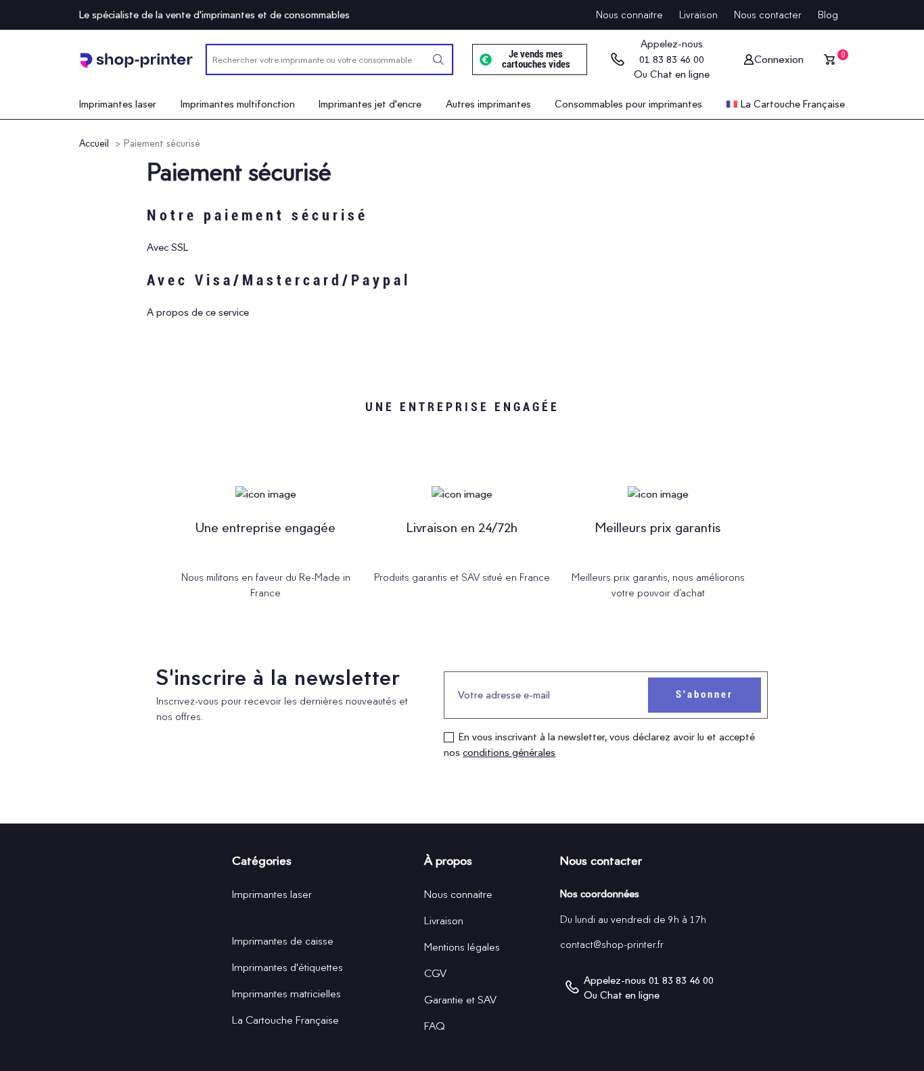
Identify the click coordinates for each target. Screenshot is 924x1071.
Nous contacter (768, 15)
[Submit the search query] (438, 59)
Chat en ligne (680, 74)
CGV (435, 973)
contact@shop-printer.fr (612, 944)
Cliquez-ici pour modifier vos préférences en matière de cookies (227, 1042)
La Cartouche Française (285, 1020)
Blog (828, 15)
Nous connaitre (629, 15)
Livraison (698, 15)
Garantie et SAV (460, 999)
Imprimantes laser (272, 894)
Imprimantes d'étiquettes (287, 967)
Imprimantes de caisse (282, 940)
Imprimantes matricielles (286, 993)
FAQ (434, 1026)
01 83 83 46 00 (671, 59)
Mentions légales (462, 947)
